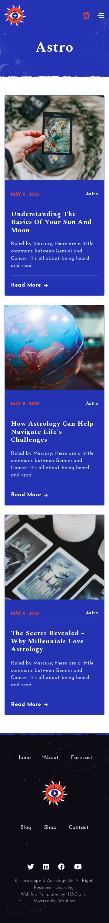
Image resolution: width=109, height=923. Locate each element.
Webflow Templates (40, 894)
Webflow (66, 901)
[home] (15, 16)
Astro (92, 194)
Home (23, 758)
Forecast (82, 758)
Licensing (64, 888)
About (51, 758)
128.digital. (78, 894)
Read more (29, 285)
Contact (79, 827)
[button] (86, 15)
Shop (50, 827)
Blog (26, 827)
